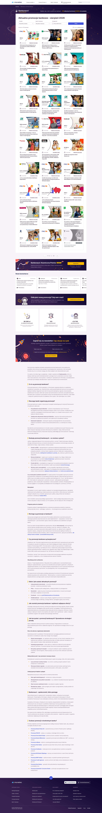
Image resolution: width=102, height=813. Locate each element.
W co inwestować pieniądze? (58, 790)
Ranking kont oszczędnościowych (38, 793)
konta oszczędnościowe (67, 471)
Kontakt (88, 808)
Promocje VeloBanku (36, 749)
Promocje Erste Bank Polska (38, 735)
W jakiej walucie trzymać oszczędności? (60, 796)
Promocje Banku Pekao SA (37, 728)
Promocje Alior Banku (36, 744)
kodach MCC (43, 495)
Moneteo (17, 6)
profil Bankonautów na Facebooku (50, 595)
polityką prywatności (63, 352)
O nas (84, 808)
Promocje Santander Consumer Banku (40, 768)
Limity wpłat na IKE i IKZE (57, 793)
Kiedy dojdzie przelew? (77, 799)
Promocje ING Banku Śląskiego (39, 753)
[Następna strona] (57, 256)
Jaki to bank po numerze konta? (79, 796)
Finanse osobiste (30, 2)
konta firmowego (65, 465)
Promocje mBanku (35, 742)
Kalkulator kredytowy (77, 793)
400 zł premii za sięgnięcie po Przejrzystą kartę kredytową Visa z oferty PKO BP (68, 281)
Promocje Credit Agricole (37, 760)
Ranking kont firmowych (37, 802)
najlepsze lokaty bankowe (51, 471)
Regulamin (80, 808)
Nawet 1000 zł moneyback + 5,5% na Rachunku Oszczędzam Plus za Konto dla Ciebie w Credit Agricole (47, 281)
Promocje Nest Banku (36, 764)
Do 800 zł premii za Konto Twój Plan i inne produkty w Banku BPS (25, 281)
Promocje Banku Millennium (38, 738)
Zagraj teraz (75, 263)
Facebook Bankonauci (84, 782)
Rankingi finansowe (15, 790)
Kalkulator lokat (76, 790)
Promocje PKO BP (35, 733)
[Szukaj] (89, 2)
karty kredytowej (49, 459)
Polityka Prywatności (72, 808)
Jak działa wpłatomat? (57, 799)
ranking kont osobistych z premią (48, 452)
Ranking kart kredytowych (37, 799)
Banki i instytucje (54, 2)
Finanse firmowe (42, 2)
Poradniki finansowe (16, 796)
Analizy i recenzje (15, 793)
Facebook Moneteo (71, 782)
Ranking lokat (34, 790)
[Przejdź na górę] (51, 778)
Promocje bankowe (67, 2)
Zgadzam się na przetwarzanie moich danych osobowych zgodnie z (50, 352)
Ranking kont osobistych (37, 796)
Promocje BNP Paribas (36, 757)
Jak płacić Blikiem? (56, 802)
